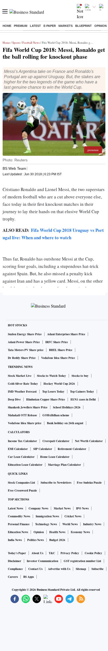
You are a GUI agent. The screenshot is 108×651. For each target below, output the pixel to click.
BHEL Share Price (60, 350)
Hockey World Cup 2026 (59, 383)
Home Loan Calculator (54, 457)
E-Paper (50, 25)
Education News (18, 532)
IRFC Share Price (56, 342)
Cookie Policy (93, 553)
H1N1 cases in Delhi (83, 399)
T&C (52, 553)
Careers (13, 577)
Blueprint (83, 25)
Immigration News (47, 516)
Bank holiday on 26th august (65, 423)
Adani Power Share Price (24, 342)
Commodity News (19, 516)
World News (70, 524)
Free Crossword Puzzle (22, 490)
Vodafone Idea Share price (24, 423)
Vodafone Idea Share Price (58, 358)
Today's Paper (17, 553)
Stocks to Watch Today (51, 376)
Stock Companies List (21, 482)
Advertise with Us (59, 569)
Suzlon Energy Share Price (25, 334)
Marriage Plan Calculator (64, 465)
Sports (16, 42)
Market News (62, 508)
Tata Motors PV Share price (26, 350)
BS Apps (28, 577)
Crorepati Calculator (55, 441)
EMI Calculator (18, 449)
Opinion (100, 25)
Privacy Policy (70, 553)
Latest (35, 25)
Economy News (80, 532)
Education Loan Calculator (25, 465)
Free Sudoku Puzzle (89, 482)
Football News (31, 42)
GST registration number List (82, 561)
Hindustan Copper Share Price (45, 399)
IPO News (82, 508)
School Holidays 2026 (66, 407)
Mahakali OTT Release (22, 415)
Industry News (92, 524)
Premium (20, 25)
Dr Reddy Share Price (22, 358)
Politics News (35, 540)
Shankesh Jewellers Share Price (27, 407)
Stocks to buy (80, 376)
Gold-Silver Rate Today (23, 383)
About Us (37, 553)
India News (15, 540)
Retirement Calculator (72, 449)
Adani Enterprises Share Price (66, 334)
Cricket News (72, 516)
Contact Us (35, 569)
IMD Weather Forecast (22, 391)
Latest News (15, 508)
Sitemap (81, 569)
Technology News (46, 524)
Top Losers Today (53, 391)
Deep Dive (14, 399)
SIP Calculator (42, 449)
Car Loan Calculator (21, 457)
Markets (65, 25)
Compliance (15, 569)
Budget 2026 (57, 540)
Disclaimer (14, 561)
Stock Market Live (19, 376)
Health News (57, 532)
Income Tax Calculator (22, 441)
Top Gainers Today (82, 391)
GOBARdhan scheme (55, 415)
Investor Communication (42, 561)
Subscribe (97, 569)
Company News (38, 508)
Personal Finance (19, 524)
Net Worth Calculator (89, 441)
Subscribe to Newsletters (56, 482)
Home (7, 25)
